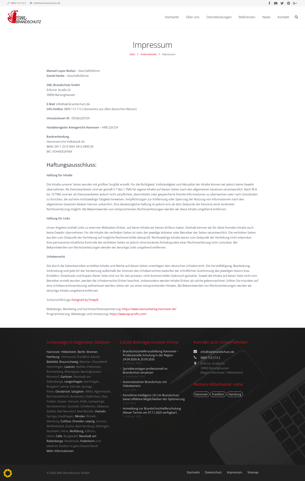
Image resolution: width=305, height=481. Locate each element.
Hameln (100, 411)
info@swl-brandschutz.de (47, 3)
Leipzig (90, 421)
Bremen (92, 352)
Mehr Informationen (60, 451)
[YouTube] (276, 3)
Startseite (193, 472)
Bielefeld (52, 362)
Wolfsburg (76, 431)
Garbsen (66, 377)
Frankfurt (218, 394)
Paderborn (87, 441)
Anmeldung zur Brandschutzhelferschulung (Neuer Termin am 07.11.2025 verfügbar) (152, 410)
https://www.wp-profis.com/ (127, 314)
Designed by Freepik (84, 300)
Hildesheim (68, 352)
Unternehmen (148, 54)
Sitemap (252, 472)
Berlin (81, 352)
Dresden (78, 421)
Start (132, 54)
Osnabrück (62, 391)
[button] (8, 473)
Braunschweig (68, 362)
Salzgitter (77, 391)
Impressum (234, 472)
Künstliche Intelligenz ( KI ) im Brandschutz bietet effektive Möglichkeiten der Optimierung (154, 397)
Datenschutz (213, 472)
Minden (80, 416)
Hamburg (53, 357)
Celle (59, 436)
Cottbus (66, 421)
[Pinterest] (288, 3)
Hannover (53, 352)
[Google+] (295, 3)
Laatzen (69, 367)
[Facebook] (269, 3)
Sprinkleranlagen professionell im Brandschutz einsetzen (145, 370)
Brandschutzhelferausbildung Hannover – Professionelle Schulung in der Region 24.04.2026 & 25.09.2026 (150, 355)
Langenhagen (73, 381)
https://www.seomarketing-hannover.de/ (149, 309)
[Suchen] (296, 17)
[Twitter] (282, 3)
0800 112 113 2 (210, 358)
